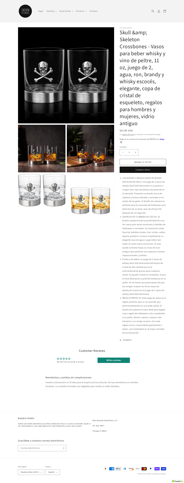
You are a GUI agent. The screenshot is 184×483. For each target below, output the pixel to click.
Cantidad (123, 147)
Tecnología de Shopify (159, 474)
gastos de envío (128, 134)
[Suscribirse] (63, 448)
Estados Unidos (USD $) (30, 472)
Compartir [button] (127, 340)
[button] (51, 11)
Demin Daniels (147, 474)
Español (51, 472)
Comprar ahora (143, 169)
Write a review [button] (114, 360)
